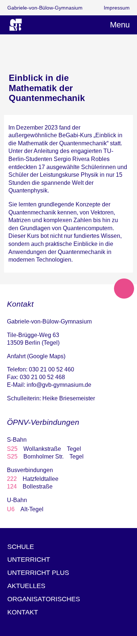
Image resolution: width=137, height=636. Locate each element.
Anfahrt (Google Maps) (36, 356)
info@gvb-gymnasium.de (59, 385)
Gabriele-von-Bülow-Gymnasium (45, 8)
